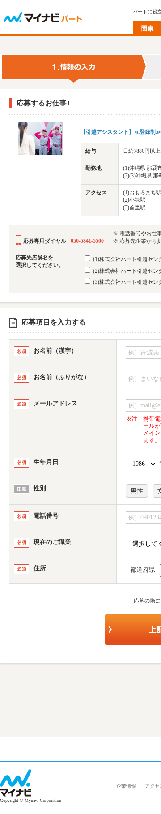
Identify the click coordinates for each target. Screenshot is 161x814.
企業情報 (126, 786)
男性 (137, 491)
